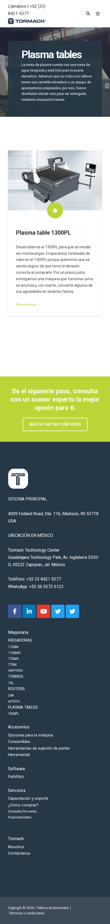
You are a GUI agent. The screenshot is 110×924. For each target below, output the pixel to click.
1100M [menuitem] (13, 647)
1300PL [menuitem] (13, 714)
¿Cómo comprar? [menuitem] (23, 805)
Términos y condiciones (26, 913)
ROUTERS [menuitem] (16, 689)
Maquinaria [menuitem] (18, 632)
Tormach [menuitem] (16, 838)
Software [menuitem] (16, 768)
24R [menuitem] (11, 695)
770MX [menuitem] (13, 659)
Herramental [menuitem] (19, 755)
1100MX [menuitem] (14, 653)
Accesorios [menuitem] (18, 727)
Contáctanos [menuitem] (19, 853)
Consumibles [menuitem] (19, 741)
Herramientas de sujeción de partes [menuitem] (39, 748)
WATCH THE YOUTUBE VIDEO (55, 424)
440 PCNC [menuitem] (15, 670)
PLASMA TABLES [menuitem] (23, 707)
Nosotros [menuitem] (16, 847)
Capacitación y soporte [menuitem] (28, 798)
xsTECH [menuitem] (14, 701)
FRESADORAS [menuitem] (20, 640)
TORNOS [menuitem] (15, 676)
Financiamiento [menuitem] (20, 817)
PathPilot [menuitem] (16, 777)
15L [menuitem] (11, 683)
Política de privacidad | (54, 908)
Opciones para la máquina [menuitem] (30, 735)
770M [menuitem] (12, 665)
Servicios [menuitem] (17, 790)
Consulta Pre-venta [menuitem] (22, 811)
